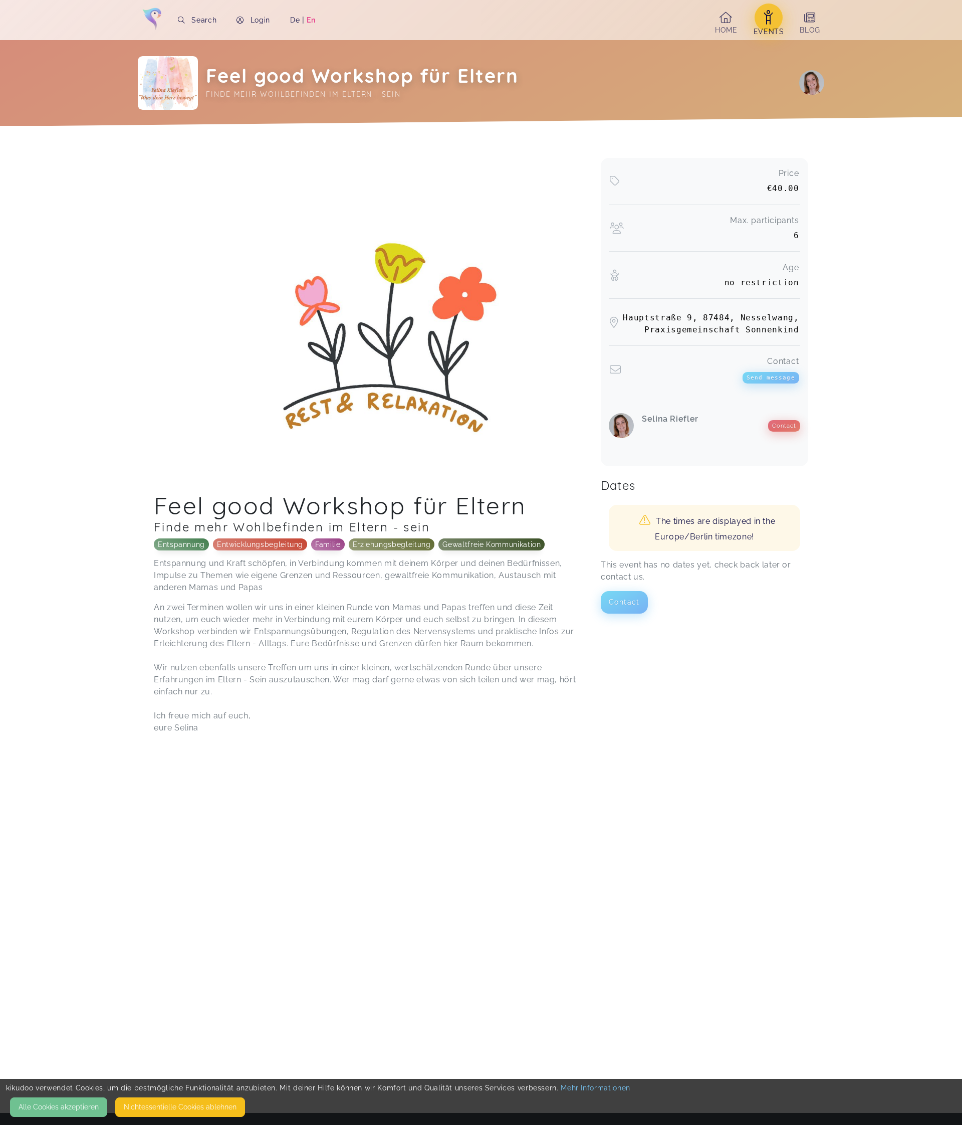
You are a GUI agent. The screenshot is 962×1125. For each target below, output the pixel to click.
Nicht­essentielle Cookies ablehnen (180, 1107)
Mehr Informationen (595, 1088)
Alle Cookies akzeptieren (59, 1107)
